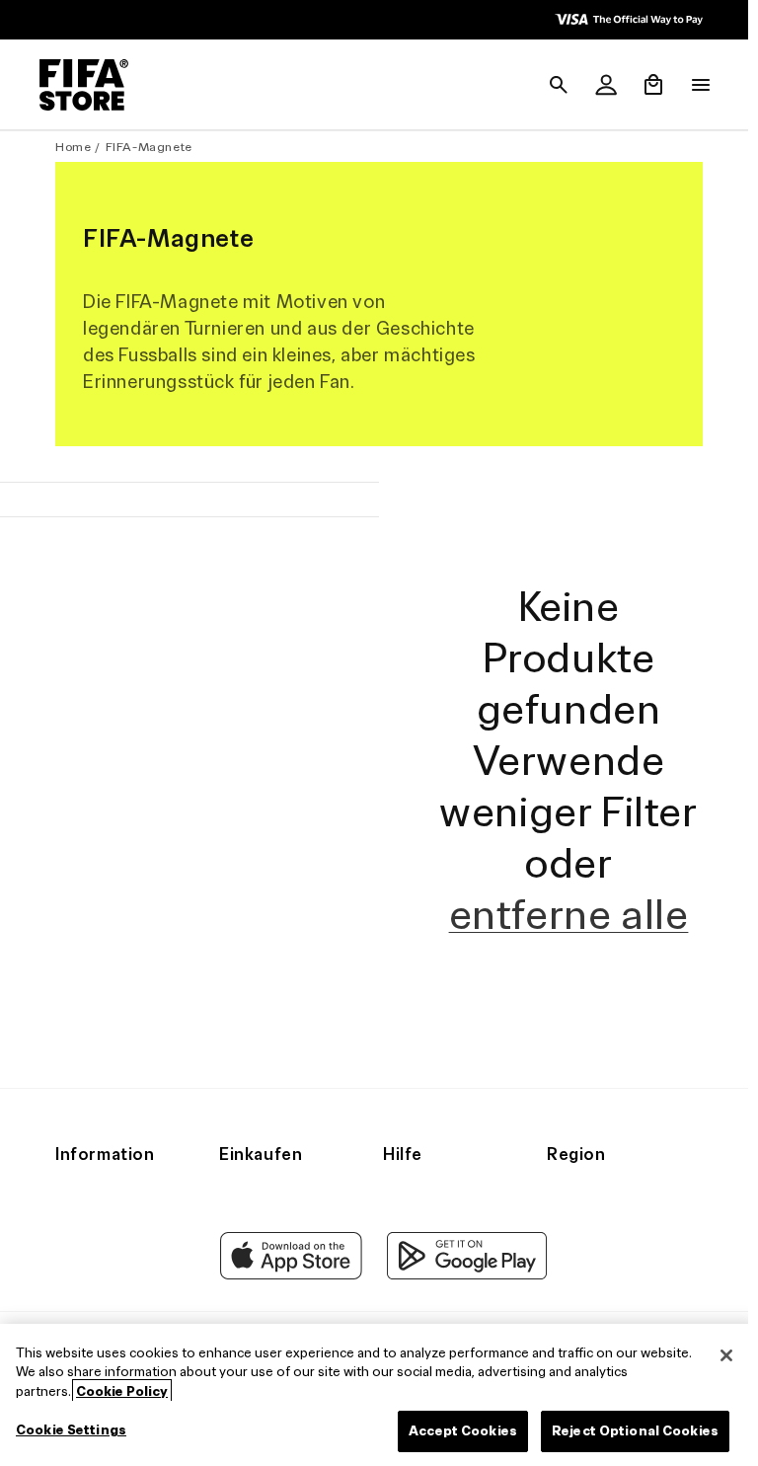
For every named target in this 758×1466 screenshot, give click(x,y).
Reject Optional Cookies (625, 1431)
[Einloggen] (596, 85)
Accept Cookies (453, 1431)
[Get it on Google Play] (462, 1301)
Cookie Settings (71, 1430)
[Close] (716, 1355)
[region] (374, 1395)
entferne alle (561, 940)
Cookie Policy (122, 1391)
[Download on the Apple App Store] (286, 1301)
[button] (548, 85)
